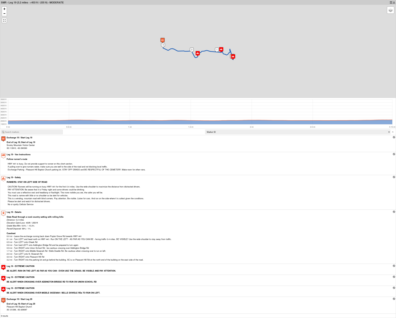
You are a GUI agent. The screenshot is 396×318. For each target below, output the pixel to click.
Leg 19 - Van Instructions (18, 154)
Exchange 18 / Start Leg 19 (19, 137)
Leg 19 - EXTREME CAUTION (20, 266)
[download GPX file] (394, 2)
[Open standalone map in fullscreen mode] (391, 2)
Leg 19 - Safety (14, 177)
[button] (233, 57)
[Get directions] (394, 137)
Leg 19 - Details (14, 212)
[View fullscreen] (4, 20)
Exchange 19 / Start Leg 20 (19, 299)
